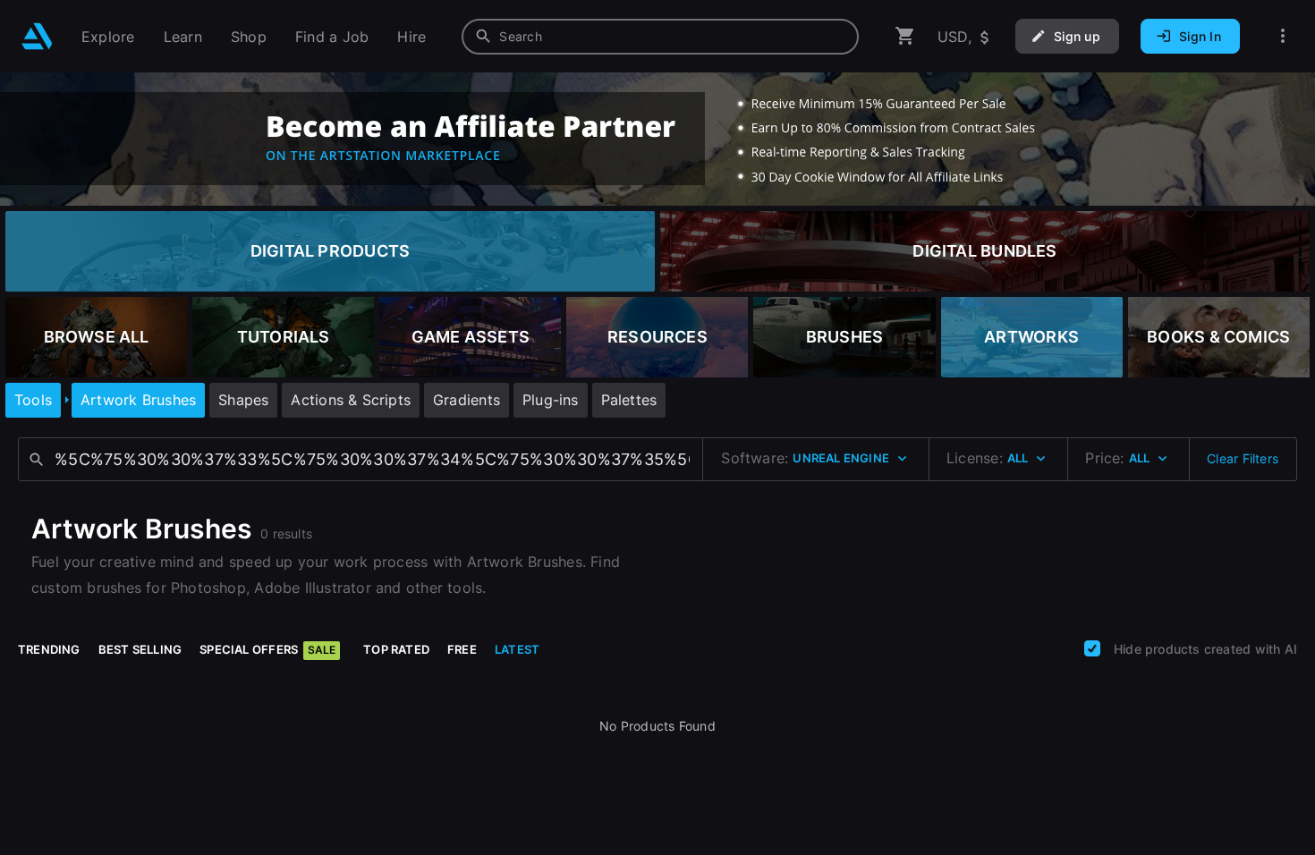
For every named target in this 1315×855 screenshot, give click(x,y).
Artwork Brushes (138, 400)
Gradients (466, 400)
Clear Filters (1242, 458)
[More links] (1283, 36)
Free (462, 649)
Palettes (629, 400)
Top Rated (396, 649)
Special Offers (267, 649)
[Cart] (905, 36)
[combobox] (660, 37)
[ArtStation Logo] (37, 36)
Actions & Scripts (351, 400)
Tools (33, 400)
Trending (49, 649)
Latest (517, 649)
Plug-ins (550, 400)
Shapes (243, 400)
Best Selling (140, 649)
